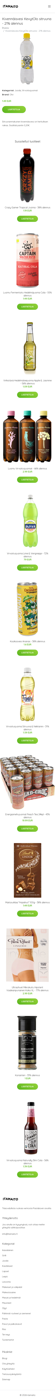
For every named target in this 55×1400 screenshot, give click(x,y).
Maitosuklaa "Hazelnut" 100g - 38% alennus (27, 902)
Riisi (4, 1329)
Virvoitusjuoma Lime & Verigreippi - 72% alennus (27, 555)
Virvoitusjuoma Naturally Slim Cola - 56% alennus (27, 1162)
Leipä (4, 1276)
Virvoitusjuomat (30, 90)
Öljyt (4, 1308)
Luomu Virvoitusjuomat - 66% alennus (27, 468)
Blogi (4, 1358)
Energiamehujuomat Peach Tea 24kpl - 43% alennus (27, 816)
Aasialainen (7, 1250)
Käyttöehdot (8, 1369)
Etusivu (5, 28)
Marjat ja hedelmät (11, 1297)
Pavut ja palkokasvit (12, 1324)
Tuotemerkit (8, 1339)
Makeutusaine (9, 1292)
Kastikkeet (7, 1266)
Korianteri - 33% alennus (27, 1075)
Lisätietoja (14, 109)
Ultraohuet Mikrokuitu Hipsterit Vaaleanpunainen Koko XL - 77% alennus (27, 989)
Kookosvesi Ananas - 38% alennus (27, 641)
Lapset (5, 1271)
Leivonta (6, 1281)
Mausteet (6, 1303)
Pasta (5, 1318)
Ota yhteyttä (8, 1363)
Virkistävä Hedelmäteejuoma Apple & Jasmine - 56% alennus (27, 382)
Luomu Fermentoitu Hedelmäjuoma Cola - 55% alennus (27, 294)
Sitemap (6, 1379)
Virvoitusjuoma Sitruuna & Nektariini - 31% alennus (27, 728)
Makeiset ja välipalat (12, 1287)
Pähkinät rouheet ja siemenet (16, 1313)
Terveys (6, 1334)
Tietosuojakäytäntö (11, 1374)
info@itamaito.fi (10, 1234)
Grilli (4, 1255)
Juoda (18, 90)
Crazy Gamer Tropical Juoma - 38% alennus (27, 207)
